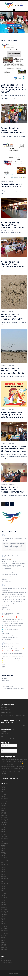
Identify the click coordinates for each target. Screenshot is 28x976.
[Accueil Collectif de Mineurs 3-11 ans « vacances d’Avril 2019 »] (14, 208)
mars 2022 (3, 874)
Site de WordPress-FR (6, 964)
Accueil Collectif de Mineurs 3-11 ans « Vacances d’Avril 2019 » (13, 130)
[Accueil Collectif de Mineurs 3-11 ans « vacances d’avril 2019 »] (14, 292)
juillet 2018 (3, 937)
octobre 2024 (4, 820)
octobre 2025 (4, 801)
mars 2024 (3, 833)
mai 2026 (3, 791)
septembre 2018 (4, 933)
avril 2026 (3, 793)
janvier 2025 (4, 815)
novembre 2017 (4, 949)
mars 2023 (3, 853)
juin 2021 (3, 888)
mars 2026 (3, 794)
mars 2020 (3, 904)
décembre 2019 (4, 909)
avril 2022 (3, 873)
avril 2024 (3, 831)
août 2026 (3, 786)
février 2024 (3, 834)
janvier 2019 (4, 926)
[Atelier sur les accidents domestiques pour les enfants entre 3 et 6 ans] (14, 394)
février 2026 (3, 796)
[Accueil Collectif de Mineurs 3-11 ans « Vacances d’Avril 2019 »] (14, 113)
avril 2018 (3, 942)
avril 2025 (3, 810)
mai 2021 (3, 890)
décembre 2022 (4, 859)
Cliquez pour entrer (14, 25)
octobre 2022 (4, 862)
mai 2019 (3, 919)
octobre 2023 (4, 841)
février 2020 (3, 906)
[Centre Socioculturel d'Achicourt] (14, 4)
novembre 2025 (4, 800)
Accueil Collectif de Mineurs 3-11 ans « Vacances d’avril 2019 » (12, 264)
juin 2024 (3, 827)
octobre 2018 (4, 932)
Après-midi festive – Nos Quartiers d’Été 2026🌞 (12, 763)
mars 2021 (3, 893)
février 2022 (3, 876)
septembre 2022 (4, 864)
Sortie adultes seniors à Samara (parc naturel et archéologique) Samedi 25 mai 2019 (13, 88)
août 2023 (3, 845)
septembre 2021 (4, 883)
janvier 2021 (4, 897)
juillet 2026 (3, 787)
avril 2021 (3, 892)
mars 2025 (3, 812)
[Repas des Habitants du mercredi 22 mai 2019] (14, 160)
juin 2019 (3, 918)
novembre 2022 (4, 860)
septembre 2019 (4, 914)
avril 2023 (3, 852)
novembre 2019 (4, 911)
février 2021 (3, 895)
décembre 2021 (4, 878)
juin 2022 (3, 869)
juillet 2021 (3, 886)
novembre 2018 (4, 930)
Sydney (17, 973)
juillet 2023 (3, 846)
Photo (5, 579)
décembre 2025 (4, 798)
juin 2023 (3, 848)
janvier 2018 (4, 947)
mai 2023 (3, 850)
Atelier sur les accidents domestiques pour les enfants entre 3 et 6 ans (12, 414)
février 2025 (3, 813)
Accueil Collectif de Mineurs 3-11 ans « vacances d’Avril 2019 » (12, 225)
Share (10, 581)
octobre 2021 (4, 881)
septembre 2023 (4, 843)
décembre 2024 (4, 817)
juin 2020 (3, 900)
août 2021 (3, 885)
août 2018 (3, 935)
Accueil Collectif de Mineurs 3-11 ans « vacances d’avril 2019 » (12, 316)
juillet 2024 (3, 826)
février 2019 (3, 925)
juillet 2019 (3, 916)
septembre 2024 (4, 822)
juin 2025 (3, 807)
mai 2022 (3, 871)
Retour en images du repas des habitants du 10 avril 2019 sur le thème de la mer (14, 448)
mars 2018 (3, 944)
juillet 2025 (3, 805)
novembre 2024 (4, 819)
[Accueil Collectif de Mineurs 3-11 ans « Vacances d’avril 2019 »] (14, 247)
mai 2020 (3, 902)
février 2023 (3, 855)
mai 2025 (3, 808)
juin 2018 (3, 938)
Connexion (3, 958)
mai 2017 (3, 951)
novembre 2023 (4, 839)
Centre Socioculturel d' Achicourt (12, 534)
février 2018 (3, 945)
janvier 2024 (4, 836)
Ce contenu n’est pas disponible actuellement (14, 543)
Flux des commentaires (6, 962)
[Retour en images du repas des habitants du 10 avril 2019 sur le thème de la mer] (14, 431)
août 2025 (3, 803)
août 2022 (3, 866)
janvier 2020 (4, 907)
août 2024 (3, 824)
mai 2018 (3, 940)
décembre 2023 (4, 838)
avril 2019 (3, 921)
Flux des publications (6, 960)
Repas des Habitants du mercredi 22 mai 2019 (12, 185)
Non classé (12, 82)
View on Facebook (5, 581)
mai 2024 (3, 829)
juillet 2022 (3, 867)
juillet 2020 (3, 899)
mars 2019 (3, 923)
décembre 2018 (4, 928)
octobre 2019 (4, 912)
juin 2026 (3, 789)
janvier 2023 (4, 857)
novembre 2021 (4, 879)
